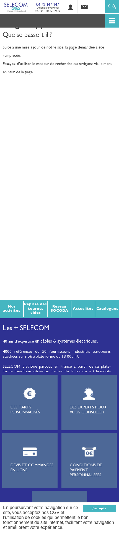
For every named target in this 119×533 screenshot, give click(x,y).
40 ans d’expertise (18, 342)
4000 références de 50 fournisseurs (36, 352)
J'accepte (99, 508)
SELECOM (12, 367)
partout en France (55, 367)
